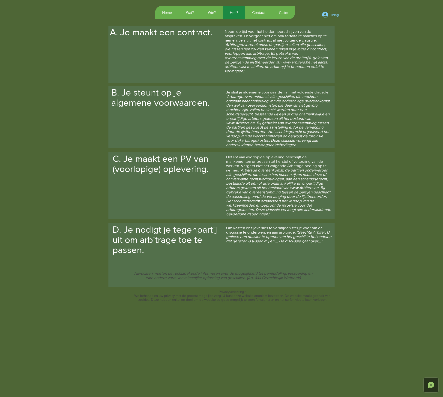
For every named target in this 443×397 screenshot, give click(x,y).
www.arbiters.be (296, 62)
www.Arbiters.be (240, 122)
